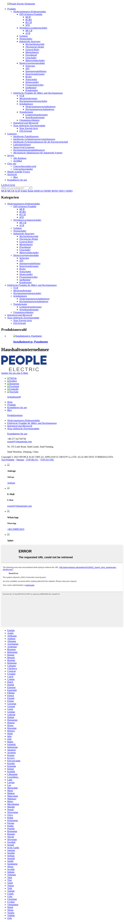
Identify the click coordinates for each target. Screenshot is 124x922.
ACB (17, 191)
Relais (31, 191)
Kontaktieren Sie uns (17, 433)
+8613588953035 (15, 529)
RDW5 (55, 191)
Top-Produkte (7, 459)
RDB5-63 (39, 191)
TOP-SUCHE (47, 459)
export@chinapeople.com (19, 441)
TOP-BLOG (32, 459)
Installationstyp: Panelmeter (30, 341)
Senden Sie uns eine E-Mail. (14, 373)
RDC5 (62, 191)
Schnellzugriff (14, 397)
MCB (4, 191)
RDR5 (69, 191)
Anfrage (11, 483)
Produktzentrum (15, 415)
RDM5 (47, 191)
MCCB (10, 191)
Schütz (24, 191)
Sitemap (20, 459)
